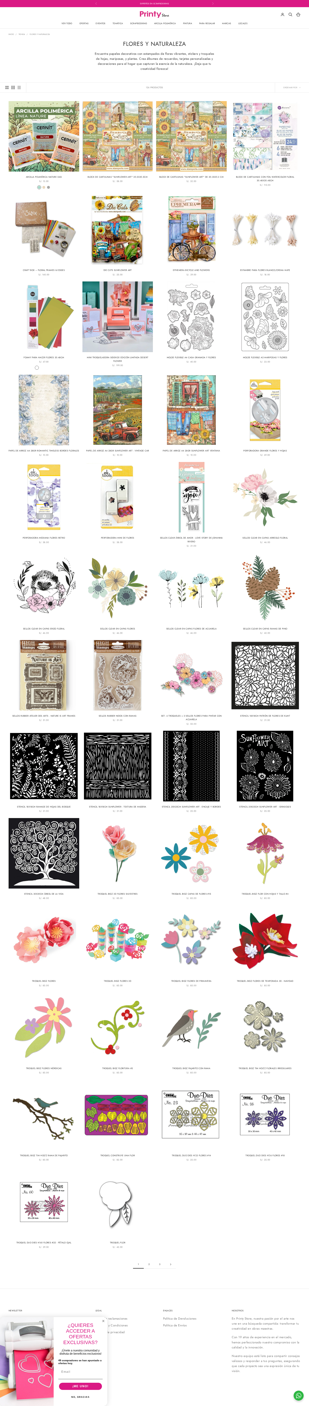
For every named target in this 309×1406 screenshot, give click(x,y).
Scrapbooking (138, 23)
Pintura (187, 23)
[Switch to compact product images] (19, 87)
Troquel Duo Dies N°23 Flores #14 (191, 1155)
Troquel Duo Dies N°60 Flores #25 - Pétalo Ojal (43, 1242)
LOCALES (243, 23)
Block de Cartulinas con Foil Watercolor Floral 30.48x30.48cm (265, 178)
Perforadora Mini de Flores (117, 537)
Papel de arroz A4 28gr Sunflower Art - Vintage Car (117, 450)
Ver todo (67, 23)
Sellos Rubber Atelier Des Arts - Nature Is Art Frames (43, 715)
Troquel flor (117, 1242)
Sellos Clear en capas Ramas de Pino (265, 628)
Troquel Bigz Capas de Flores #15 (191, 894)
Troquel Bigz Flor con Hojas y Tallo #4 (265, 894)
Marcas (226, 23)
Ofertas (84, 23)
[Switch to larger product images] (7, 87)
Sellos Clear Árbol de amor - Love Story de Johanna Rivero (191, 539)
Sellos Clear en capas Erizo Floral (44, 628)
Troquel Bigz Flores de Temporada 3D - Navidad (265, 981)
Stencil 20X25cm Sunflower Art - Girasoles (265, 806)
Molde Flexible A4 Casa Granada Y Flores (191, 357)
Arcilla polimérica (165, 23)
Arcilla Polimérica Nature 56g (44, 177)
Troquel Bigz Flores (44, 981)
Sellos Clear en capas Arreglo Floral (265, 537)
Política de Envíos (175, 1325)
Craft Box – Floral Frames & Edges (44, 270)
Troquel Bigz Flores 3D (117, 981)
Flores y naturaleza (40, 34)
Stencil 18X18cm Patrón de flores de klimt (265, 715)
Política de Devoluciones (179, 1318)
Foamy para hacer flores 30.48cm (44, 357)
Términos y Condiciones (111, 1325)
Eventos (101, 23)
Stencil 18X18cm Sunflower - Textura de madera (117, 806)
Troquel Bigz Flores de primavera (191, 981)
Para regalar (207, 23)
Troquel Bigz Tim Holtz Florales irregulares (265, 1068)
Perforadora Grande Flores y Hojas (265, 450)
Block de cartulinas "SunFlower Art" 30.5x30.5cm (118, 177)
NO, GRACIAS (80, 1397)
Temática (118, 23)
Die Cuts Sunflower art (118, 270)
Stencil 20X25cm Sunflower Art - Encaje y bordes (191, 806)
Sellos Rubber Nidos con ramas (117, 715)
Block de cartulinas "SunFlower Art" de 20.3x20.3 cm (191, 177)
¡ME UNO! (80, 1386)
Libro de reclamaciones (111, 1318)
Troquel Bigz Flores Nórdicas (44, 1068)
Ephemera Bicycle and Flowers (191, 270)
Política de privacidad (110, 1332)
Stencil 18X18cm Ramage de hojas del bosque (44, 806)
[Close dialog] (103, 1321)
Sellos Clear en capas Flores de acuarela (191, 628)
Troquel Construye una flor (117, 1155)
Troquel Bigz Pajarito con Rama (191, 1068)
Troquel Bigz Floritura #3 (117, 1068)
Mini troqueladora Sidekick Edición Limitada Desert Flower (117, 359)
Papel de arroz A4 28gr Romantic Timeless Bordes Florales (44, 450)
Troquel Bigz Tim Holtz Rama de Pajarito (44, 1155)
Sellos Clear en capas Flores (117, 628)
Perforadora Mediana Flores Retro (44, 537)
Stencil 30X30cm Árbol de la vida (44, 894)
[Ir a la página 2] (170, 1264)
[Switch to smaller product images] (13, 87)
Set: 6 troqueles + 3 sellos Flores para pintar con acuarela (191, 717)
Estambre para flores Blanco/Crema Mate (265, 270)
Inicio (11, 34)
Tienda (22, 34)
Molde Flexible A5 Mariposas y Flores (265, 357)
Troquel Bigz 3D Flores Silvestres (118, 894)
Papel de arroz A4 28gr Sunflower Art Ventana (191, 450)
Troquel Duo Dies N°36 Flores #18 (265, 1155)
